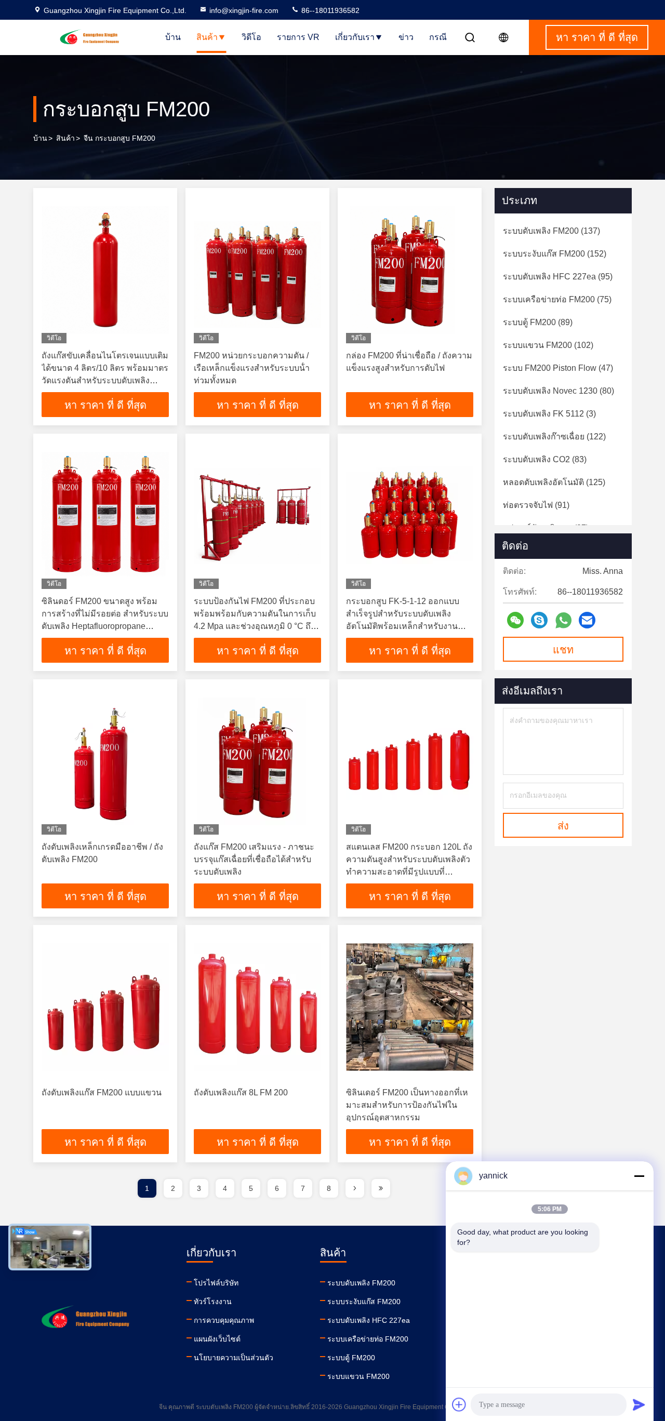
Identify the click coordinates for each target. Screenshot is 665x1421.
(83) (545, 459)
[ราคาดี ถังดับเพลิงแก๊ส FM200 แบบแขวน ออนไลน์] (105, 1006)
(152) (554, 253)
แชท (563, 649)
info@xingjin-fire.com (243, 10)
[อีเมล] (587, 620)
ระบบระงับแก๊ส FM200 (364, 1301)
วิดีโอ (251, 37)
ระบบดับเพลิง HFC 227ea (368, 1320)
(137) (551, 230)
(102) (548, 345)
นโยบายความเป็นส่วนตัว (233, 1357)
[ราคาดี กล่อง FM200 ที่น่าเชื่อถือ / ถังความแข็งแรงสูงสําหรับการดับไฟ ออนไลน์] (409, 269)
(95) (558, 276)
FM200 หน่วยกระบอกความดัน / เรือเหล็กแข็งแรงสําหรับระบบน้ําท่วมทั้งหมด (252, 368)
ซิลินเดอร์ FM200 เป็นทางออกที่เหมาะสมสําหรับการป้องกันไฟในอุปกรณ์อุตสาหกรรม (407, 1105)
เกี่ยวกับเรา (355, 37)
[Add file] (459, 1404)
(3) (549, 413)
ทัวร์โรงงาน (213, 1301)
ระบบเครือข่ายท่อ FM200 (367, 1339)
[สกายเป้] (539, 620)
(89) (538, 322)
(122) (554, 436)
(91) (536, 505)
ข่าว (406, 37)
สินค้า (207, 37)
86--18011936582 (329, 10)
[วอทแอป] (563, 620)
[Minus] (639, 1176)
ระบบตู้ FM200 (351, 1357)
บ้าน (173, 37)
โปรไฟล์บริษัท (216, 1283)
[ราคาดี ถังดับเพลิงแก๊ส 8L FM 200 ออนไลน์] (257, 1006)
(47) (558, 368)
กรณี (438, 37)
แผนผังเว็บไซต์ (217, 1339)
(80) (558, 390)
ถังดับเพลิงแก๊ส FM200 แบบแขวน (102, 1092)
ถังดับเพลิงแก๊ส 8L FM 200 (241, 1092)
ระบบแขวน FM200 (358, 1376)
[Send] (639, 1404)
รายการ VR (298, 37)
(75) (557, 299)
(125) (554, 482)
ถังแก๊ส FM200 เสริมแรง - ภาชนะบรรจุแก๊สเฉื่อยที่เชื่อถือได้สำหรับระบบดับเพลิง (254, 859)
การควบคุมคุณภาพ (224, 1320)
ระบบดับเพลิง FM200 (361, 1283)
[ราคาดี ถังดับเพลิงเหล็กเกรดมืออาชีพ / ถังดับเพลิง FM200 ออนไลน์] (105, 761)
